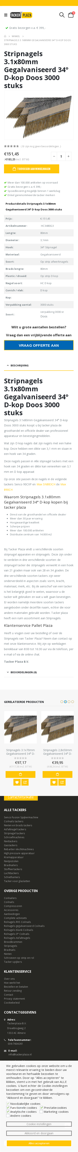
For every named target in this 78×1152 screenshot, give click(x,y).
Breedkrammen (13, 941)
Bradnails (9, 949)
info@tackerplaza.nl (20, 1054)
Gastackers (10, 845)
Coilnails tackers (13, 821)
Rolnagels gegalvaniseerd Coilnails (24, 925)
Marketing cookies (56, 1112)
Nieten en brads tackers (18, 825)
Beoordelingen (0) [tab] (24, 672)
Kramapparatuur (14, 857)
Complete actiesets (15, 917)
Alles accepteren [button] (39, 1143)
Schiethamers (12, 876)
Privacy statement (14, 998)
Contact (8, 994)
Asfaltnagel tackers (15, 829)
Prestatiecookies (55, 1108)
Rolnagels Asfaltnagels (17, 937)
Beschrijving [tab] (20, 365)
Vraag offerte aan (39, 345)
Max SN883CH (46, 484)
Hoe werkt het (12, 982)
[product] (20, 727)
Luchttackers (11, 872)
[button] (62, 701)
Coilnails (9, 901)
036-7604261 (15, 1043)
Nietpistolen (11, 861)
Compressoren (13, 905)
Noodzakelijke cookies (25, 1104)
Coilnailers (10, 897)
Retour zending (13, 990)
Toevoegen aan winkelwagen (33, 169)
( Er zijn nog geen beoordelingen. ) (41, 146)
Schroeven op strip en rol (19, 957)
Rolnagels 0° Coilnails (16, 933)
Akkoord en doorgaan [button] (39, 1133)
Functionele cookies (23, 1108)
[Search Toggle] (62, 15)
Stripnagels (10, 945)
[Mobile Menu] (6, 15)
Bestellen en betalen (16, 986)
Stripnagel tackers (14, 833)
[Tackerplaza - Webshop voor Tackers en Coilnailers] (21, 15)
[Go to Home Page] (5, 36)
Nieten (8, 953)
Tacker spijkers (13, 961)
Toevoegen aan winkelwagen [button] (20, 774)
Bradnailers (11, 864)
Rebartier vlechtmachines (19, 849)
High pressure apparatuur (19, 853)
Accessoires (11, 909)
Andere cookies (20, 1116)
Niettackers (10, 841)
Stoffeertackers (13, 868)
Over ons (9, 978)
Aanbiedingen (12, 913)
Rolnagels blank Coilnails (18, 929)
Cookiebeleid (12, 1002)
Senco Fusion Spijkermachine (21, 817)
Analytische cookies (23, 1112)
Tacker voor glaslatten (17, 880)
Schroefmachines (14, 837)
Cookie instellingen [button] (39, 1124)
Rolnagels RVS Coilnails (17, 921)
